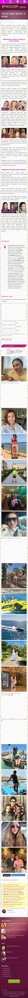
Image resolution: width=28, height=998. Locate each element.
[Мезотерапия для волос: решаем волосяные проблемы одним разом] (3, 937)
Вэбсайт (18, 330)
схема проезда (16, 268)
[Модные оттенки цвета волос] (14, 208)
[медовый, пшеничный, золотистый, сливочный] (14, 62)
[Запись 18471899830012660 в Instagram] (14, 549)
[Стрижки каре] (3, 953)
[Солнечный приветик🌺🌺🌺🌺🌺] (14, 782)
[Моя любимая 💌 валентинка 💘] (14, 860)
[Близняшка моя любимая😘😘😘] (14, 679)
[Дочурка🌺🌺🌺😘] (14, 834)
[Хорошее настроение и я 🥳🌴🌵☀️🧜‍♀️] (14, 756)
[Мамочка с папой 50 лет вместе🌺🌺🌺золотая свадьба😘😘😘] (14, 808)
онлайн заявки (11, 271)
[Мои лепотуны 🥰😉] (14, 472)
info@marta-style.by (6, 972)
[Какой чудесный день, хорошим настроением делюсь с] (14, 524)
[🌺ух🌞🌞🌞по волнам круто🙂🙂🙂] (14, 627)
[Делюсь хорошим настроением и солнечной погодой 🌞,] (14, 446)
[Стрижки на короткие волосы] (3, 959)
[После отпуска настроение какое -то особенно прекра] (14, 420)
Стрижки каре (9, 952)
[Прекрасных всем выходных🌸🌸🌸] (14, 394)
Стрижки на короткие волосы (12, 957)
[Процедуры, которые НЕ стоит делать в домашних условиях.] (3, 931)
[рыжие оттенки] (14, 133)
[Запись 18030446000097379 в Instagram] (14, 601)
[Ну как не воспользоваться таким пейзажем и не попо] (14, 653)
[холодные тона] (14, 106)
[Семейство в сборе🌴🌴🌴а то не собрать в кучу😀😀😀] (14, 730)
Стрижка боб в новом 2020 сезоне (13, 946)
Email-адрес (19, 326)
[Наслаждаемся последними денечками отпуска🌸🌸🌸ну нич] (14, 575)
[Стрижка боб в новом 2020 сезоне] (3, 948)
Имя (17, 322)
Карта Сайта (4, 989)
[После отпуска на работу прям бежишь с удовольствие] (14, 705)
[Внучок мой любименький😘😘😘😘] (14, 368)
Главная (2, 21)
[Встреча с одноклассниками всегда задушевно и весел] (14, 498)
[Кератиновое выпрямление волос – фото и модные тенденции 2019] (3, 925)
